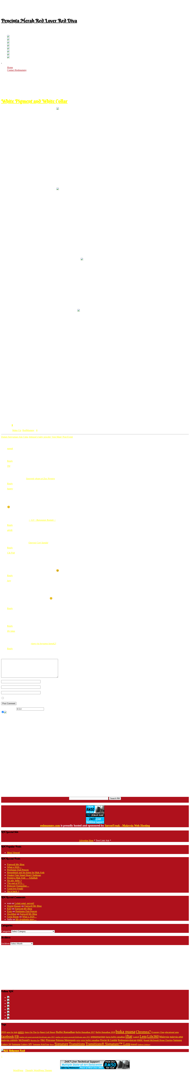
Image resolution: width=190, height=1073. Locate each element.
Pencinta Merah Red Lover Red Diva (39, 21)
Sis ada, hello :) (14, 880)
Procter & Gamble (108, 1040)
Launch (136, 1037)
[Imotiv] (8, 54)
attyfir (10, 530)
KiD (9, 908)
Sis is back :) (13, 891)
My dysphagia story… (26, 919)
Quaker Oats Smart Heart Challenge (24, 875)
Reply (10, 461)
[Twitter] (8, 36)
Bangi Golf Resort (47, 1032)
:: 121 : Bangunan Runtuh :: (42, 520)
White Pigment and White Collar (34, 101)
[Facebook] (8, 39)
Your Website (47, 692)
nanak (10, 448)
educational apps (172, 1032)
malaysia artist (176, 1036)
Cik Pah (11, 553)
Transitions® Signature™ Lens (108, 1044)
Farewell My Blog (15, 864)
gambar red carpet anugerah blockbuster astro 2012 (37, 1037)
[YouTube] (8, 45)
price (78, 1040)
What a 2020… (14, 867)
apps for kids (12, 1032)
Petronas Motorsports (66, 1040)
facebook (7, 1036)
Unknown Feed (17, 1050)
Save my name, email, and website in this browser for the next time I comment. (42, 698)
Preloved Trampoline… (18, 886)
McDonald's (24, 1040)
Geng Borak (13, 916)
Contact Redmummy (17, 70)
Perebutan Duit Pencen (18, 870)
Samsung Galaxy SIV (22, 1044)
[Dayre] (8, 57)
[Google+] (8, 42)
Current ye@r (8, 709)
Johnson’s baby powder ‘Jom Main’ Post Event (51, 437)
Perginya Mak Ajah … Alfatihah (22, 878)
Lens (143, 1036)
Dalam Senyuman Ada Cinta (14, 437)
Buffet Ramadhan (65, 1032)
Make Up (16, 430)
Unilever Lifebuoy (144, 1044)
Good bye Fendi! (15, 888)
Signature (61, 1044)
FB (17, 1036)
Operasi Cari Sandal (38, 542)
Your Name (46, 681)
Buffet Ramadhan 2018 (105, 1032)
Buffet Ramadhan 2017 (85, 1032)
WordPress (18, 1070)
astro (21, 1032)
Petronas (50, 1040)
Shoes (52, 1044)
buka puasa (125, 1031)
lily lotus (11, 631)
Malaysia (164, 1036)
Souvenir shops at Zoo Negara (40, 478)
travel (134, 1044)
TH (8, 466)
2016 (3, 1032)
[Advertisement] (95, 8)
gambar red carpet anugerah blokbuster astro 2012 (72, 1037)
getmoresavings (98, 1036)
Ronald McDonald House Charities (158, 1040)
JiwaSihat (11, 914)
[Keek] (8, 51)
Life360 (153, 1036)
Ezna (9, 911)
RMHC (140, 1040)
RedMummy (28, 430)
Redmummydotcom (127, 1040)
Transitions (77, 1044)
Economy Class (157, 1032)
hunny (10, 488)
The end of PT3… (15, 883)
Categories (6, 931)
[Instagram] (8, 48)
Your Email (46, 687)
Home (10, 67)
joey (9, 580)
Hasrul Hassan (14, 906)
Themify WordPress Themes (38, 1070)
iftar (128, 1036)
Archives (5, 943)
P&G (43, 1040)
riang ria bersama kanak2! (43, 643)
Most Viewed (13, 852)
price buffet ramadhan (90, 1040)
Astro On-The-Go (31, 1032)
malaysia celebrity (9, 1040)
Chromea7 (143, 1032)
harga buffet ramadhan (115, 1037)
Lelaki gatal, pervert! (24, 903)
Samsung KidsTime (41, 1044)
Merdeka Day (35, 1040)
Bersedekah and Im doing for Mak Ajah (25, 872)
